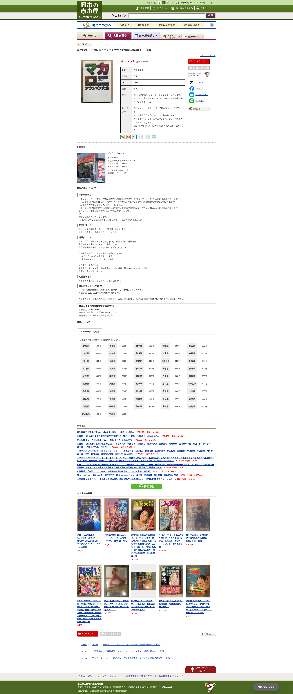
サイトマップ (176, 676)
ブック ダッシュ (207, 55)
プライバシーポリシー (113, 676)
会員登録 (144, 8)
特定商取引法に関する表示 (139, 676)
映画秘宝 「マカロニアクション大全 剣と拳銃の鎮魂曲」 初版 (131, 644)
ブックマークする (201, 95)
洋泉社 (95, 644)
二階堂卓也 (97, 651)
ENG (191, 3)
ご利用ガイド (207, 8)
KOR (202, 3)
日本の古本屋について (89, 676)
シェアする (199, 88)
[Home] (91, 35)
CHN (196, 3)
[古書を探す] (118, 35)
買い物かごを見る (184, 8)
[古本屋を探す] (146, 35)
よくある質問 (160, 676)
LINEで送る (199, 101)
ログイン (210, 3)
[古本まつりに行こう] (171, 36)
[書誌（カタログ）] (193, 36)
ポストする (199, 82)
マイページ (162, 8)
